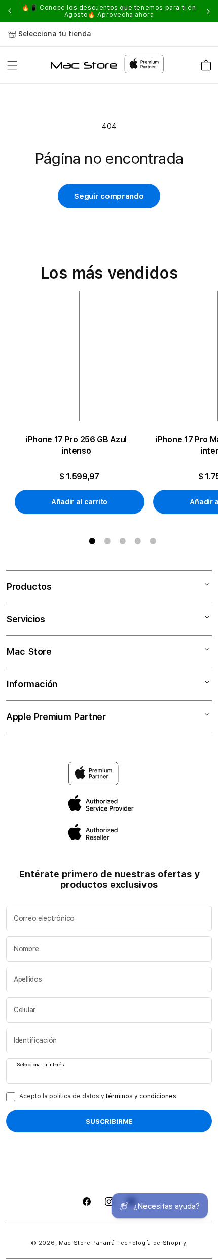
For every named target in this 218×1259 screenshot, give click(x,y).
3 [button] (123, 541)
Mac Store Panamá (87, 1243)
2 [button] (107, 541)
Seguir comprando (108, 196)
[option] (83, 403)
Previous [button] (10, 11)
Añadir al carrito (79, 502)
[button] (12, 65)
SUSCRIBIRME (109, 1121)
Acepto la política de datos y (97, 1096)
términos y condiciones (141, 1096)
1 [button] (92, 541)
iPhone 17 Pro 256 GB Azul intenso (76, 445)
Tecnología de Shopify (152, 1243)
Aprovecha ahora (125, 14)
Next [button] (208, 11)
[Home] (84, 65)
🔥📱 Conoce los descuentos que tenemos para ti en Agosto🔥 (109, 11)
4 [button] (138, 541)
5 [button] (153, 541)
